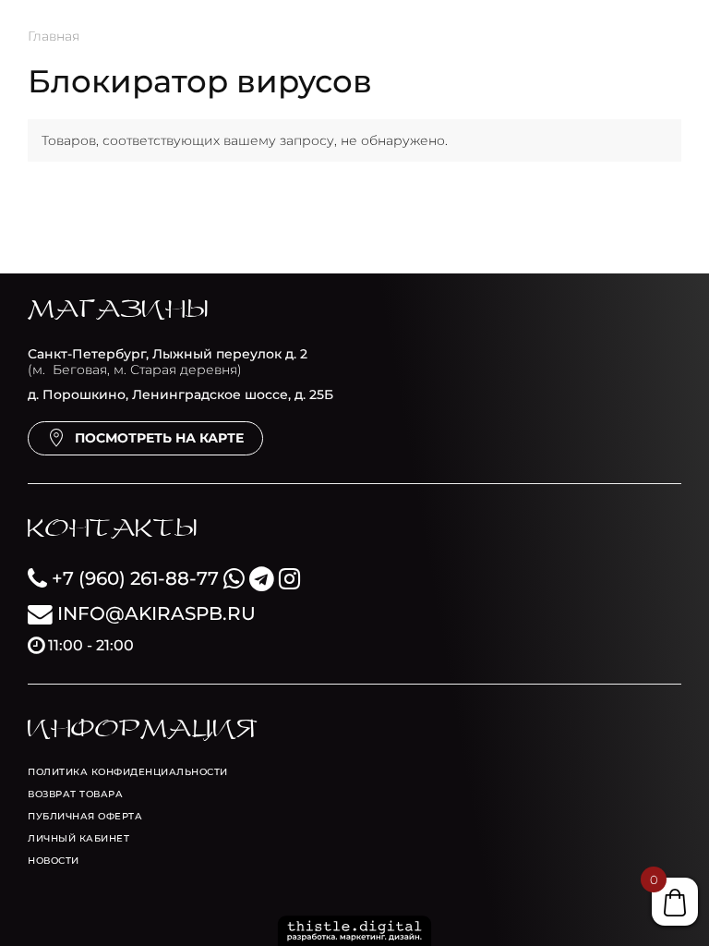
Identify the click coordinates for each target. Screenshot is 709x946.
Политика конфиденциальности (128, 772)
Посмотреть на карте (159, 438)
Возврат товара (75, 794)
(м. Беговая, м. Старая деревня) (167, 362)
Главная (53, 36)
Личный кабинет (78, 838)
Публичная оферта (85, 816)
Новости (53, 861)
